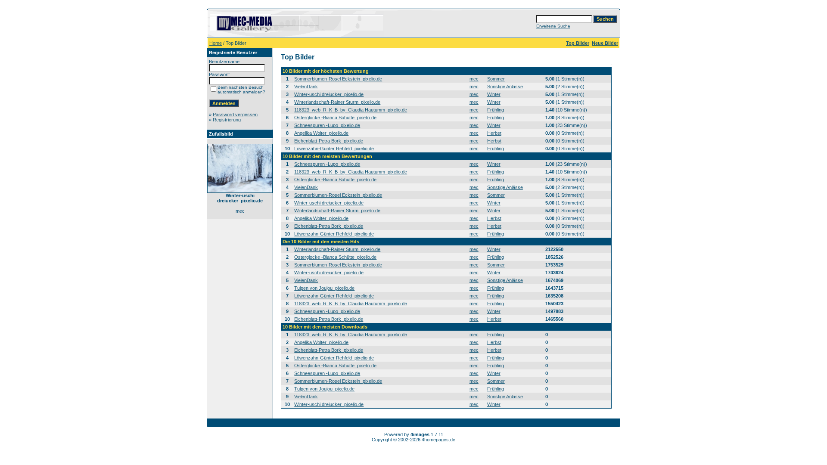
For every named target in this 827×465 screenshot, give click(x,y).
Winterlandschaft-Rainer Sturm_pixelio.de (337, 102)
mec (474, 78)
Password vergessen (235, 114)
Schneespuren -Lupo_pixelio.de (327, 125)
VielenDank (306, 86)
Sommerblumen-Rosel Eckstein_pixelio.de (338, 78)
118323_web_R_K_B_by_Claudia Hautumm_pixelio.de (350, 109)
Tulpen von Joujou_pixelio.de (324, 288)
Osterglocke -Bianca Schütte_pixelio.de (335, 117)
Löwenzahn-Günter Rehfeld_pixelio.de (334, 148)
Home (215, 43)
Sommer (496, 78)
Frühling (495, 109)
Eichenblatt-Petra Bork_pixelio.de (328, 140)
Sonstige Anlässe (505, 86)
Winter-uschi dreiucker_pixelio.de (329, 94)
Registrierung (227, 119)
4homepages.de (438, 439)
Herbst (494, 133)
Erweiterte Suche (553, 26)
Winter (494, 94)
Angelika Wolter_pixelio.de (321, 133)
